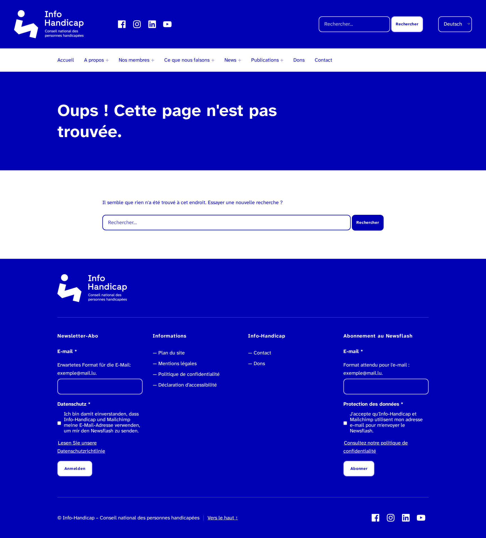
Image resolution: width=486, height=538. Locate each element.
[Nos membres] (152, 60)
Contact (323, 60)
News (230, 60)
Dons (299, 60)
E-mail (67, 351)
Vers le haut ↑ (223, 517)
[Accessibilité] (213, 60)
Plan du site (171, 352)
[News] (239, 60)
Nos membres (134, 60)
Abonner (359, 468)
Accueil (65, 60)
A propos (94, 60)
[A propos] (107, 60)
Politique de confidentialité (189, 374)
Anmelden (75, 468)
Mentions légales (177, 363)
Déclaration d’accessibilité (187, 384)
